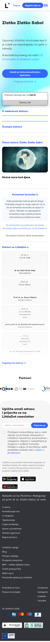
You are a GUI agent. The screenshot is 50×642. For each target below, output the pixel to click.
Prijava (16, 5)
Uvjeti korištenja (10, 524)
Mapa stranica (9, 537)
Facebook (43, 587)
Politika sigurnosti (11, 533)
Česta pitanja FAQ (11, 569)
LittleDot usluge (10, 547)
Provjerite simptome (12, 560)
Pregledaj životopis (23, 81)
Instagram (43, 592)
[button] (45, 389)
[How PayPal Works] (38, 615)
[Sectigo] (33, 625)
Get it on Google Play (10, 479)
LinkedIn (42, 596)
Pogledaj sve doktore (13, 363)
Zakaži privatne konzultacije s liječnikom (25, 74)
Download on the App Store (28, 479)
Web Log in (7, 573)
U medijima (7, 515)
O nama (6, 507)
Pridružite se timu (11, 587)
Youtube (42, 600)
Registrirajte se (33, 5)
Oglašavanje (8, 520)
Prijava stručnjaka (11, 592)
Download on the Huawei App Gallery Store (10, 486)
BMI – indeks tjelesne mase (16, 564)
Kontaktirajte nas (11, 511)
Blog (4, 551)
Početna (26, 495)
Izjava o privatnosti (11, 528)
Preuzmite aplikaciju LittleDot (17, 577)
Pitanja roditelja (10, 556)
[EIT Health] (25, 389)
